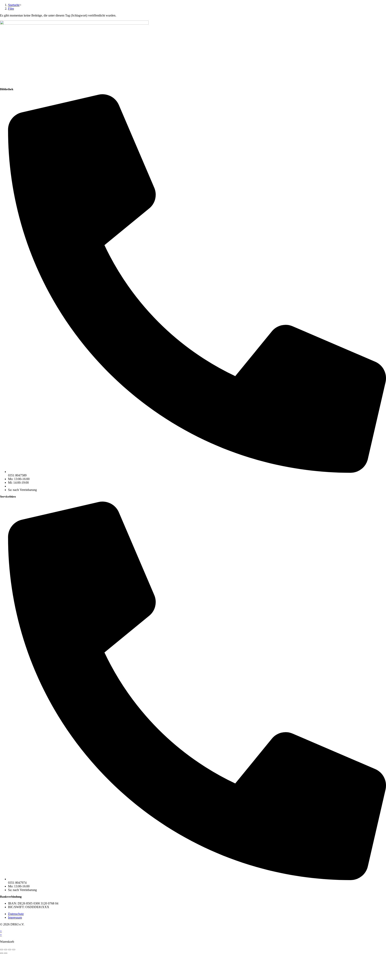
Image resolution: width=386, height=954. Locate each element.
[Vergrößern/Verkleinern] (1, 949)
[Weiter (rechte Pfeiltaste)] (5, 953)
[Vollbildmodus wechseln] (5, 949)
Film (11, 8)
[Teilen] (9, 949)
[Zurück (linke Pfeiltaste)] (1, 953)
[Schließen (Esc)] (13, 949)
